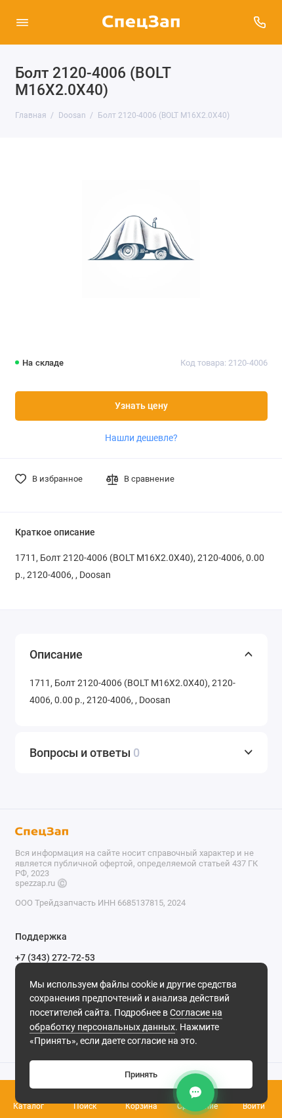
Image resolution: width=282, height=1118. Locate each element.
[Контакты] (195, 1092)
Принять (141, 1074)
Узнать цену (141, 406)
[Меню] (22, 22)
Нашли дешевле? (141, 438)
